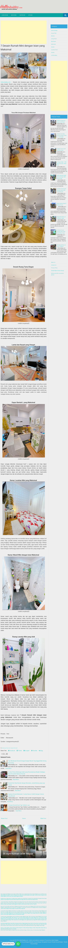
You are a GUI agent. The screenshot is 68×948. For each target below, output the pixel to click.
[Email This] (2, 754)
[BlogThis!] (4, 754)
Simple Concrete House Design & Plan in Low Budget (62, 135)
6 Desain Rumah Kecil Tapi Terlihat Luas (19, 805)
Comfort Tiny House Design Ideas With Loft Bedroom (61, 190)
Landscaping (54, 55)
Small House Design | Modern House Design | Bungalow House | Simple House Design (40, 942)
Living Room (5, 15)
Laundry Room (54, 49)
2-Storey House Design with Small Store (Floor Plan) (61, 232)
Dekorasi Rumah (6, 748)
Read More (8, 768)
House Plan (53, 33)
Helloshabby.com (6, 82)
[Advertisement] (24, 32)
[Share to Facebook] (7, 754)
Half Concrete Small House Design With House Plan (61, 177)
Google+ (27, 750)
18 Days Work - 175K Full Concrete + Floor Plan (61, 163)
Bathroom (22, 15)
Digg (41, 750)
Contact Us (53, 265)
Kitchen (30, 15)
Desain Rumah (13, 748)
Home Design (54, 30)
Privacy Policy (54, 267)
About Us (53, 262)
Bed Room (13, 15)
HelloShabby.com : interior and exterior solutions (31, 940)
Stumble (34, 750)
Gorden (52, 52)
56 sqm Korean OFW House (18, 853)
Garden (52, 47)
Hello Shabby (54, 940)
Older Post (43, 818)
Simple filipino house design (57, 270)
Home (24, 818)
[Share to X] (5, 754)
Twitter (20, 750)
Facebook (12, 750)
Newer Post (4, 818)
